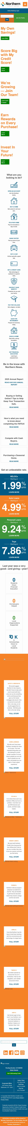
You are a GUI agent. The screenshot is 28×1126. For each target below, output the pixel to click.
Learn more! (3, 69)
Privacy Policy (5, 1099)
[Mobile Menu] (25, 4)
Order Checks (14, 1070)
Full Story (14, 713)
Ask (7, 19)
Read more (14, 407)
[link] (11, 4)
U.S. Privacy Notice (18, 1098)
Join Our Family (20, 18)
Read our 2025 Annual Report (14, 383)
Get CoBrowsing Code (14, 1073)
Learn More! (3, 133)
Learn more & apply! (5, 101)
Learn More (5, 38)
